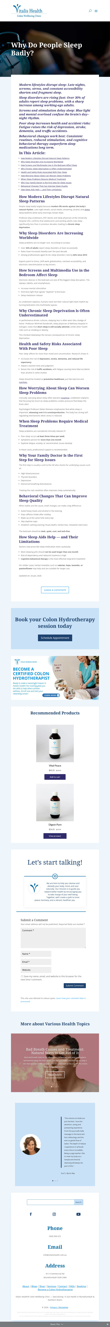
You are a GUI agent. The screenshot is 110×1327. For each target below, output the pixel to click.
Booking (81, 1286)
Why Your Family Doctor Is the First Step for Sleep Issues (46, 182)
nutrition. (23, 382)
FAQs (72, 1286)
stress (87, 209)
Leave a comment (55, 590)
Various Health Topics (67, 1024)
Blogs (34, 1286)
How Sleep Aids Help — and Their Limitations (41, 189)
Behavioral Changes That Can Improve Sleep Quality (44, 186)
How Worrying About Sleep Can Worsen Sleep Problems (46, 175)
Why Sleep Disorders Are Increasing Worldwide (42, 161)
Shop (42, 1286)
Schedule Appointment (55, 638)
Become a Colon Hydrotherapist (55, 1289)
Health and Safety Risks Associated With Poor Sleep (44, 172)
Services (51, 1286)
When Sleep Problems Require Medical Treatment (43, 179)
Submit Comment (75, 985)
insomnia (65, 398)
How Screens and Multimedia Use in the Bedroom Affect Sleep (49, 165)
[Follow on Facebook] (31, 1214)
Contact (62, 1286)
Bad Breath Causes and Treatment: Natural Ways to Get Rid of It (55, 1051)
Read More (55, 1074)
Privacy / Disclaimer (59, 1307)
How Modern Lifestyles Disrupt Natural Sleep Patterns (45, 158)
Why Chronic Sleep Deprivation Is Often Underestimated (46, 168)
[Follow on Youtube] (78, 1214)
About (25, 1286)
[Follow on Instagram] (54, 1214)
